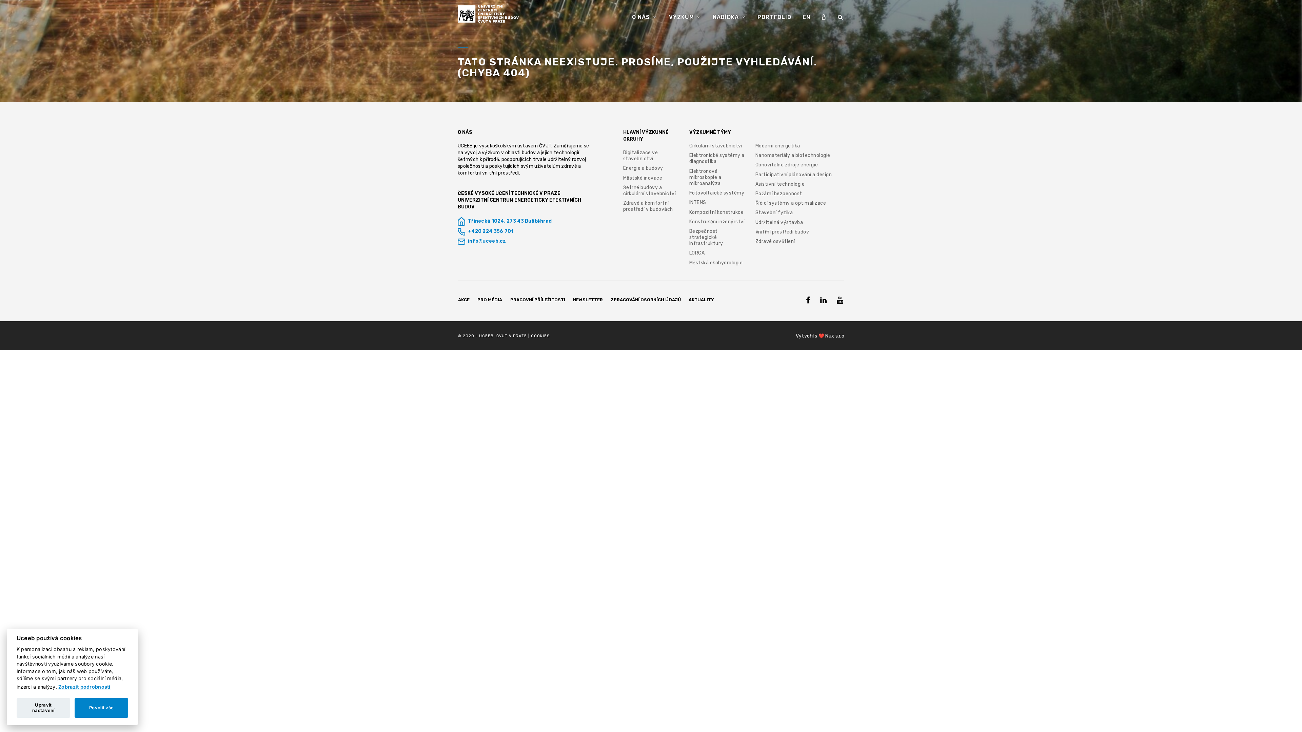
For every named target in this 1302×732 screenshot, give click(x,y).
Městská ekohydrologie (716, 263)
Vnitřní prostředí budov (782, 232)
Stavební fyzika (774, 213)
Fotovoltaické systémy (717, 193)
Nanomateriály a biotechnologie (792, 155)
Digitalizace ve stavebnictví (640, 156)
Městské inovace (643, 178)
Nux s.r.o (834, 336)
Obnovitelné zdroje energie (786, 165)
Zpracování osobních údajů (646, 299)
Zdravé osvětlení (775, 241)
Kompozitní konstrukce (716, 212)
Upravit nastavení (43, 707)
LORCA (697, 253)
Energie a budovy (643, 168)
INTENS (697, 202)
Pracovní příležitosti (537, 299)
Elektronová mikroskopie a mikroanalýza (705, 177)
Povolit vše (101, 707)
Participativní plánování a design (793, 175)
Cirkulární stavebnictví (716, 146)
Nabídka (727, 17)
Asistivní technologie (780, 184)
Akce (464, 299)
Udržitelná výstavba (779, 222)
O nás (642, 17)
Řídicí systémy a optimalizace (790, 203)
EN (806, 17)
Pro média (489, 299)
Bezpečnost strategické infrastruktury (706, 237)
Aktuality (701, 299)
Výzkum (682, 17)
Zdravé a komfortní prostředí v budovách (648, 206)
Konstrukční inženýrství (717, 222)
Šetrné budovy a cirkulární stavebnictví (649, 191)
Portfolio (774, 17)
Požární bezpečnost (778, 194)
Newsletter (588, 299)
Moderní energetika (777, 146)
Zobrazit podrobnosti (84, 687)
